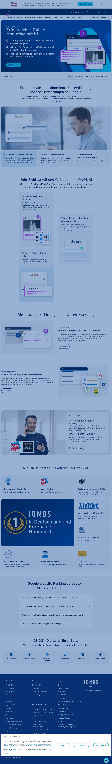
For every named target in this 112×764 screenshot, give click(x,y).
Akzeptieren (16, 749)
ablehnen (48, 745)
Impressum (5, 753)
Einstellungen (6, 742)
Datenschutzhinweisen (8, 745)
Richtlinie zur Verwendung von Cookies (33, 744)
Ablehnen (81, 745)
